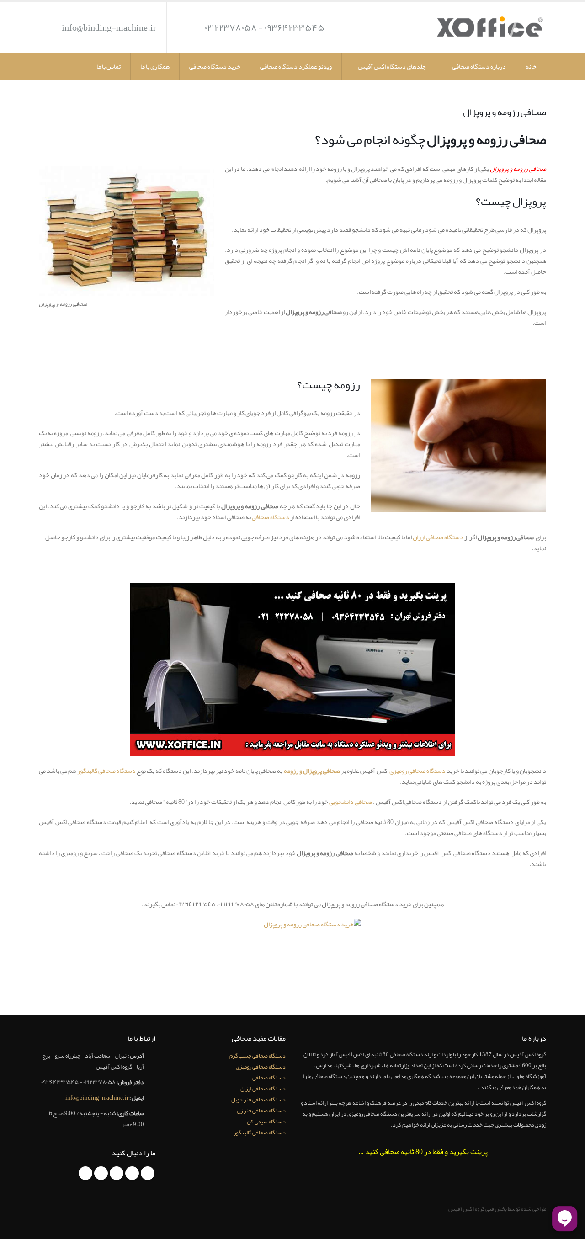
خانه (531, 66)
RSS (132, 1173)
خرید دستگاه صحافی (214, 66)
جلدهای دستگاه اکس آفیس (392, 66)
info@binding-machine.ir (109, 27)
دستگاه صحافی (270, 516)
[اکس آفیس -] (489, 27)
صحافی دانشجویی (351, 801)
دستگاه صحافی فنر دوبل (258, 1099)
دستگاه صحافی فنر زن (261, 1110)
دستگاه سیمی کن (266, 1121)
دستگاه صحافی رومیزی (417, 770)
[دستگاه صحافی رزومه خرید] (292, 947)
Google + (101, 1173)
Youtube (116, 1173)
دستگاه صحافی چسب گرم (257, 1055)
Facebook (147, 1173)
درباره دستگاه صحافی (479, 66)
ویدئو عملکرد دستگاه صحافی (296, 66)
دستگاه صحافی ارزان (438, 537)
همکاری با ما (155, 66)
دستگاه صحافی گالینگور (107, 770)
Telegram (85, 1173)
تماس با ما (108, 66)
